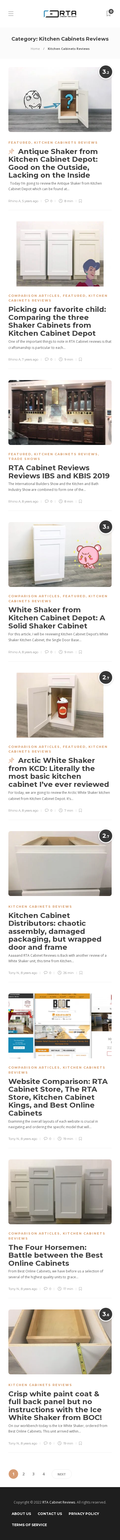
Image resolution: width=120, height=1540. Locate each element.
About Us (21, 1514)
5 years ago (30, 201)
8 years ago (30, 501)
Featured (19, 143)
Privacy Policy (84, 1514)
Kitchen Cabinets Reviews (66, 143)
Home (35, 48)
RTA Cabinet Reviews (58, 1502)
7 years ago (30, 359)
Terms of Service (29, 1525)
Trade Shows (24, 459)
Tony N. (14, 973)
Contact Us (50, 1514)
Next (61, 1474)
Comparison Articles (34, 296)
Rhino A (14, 201)
